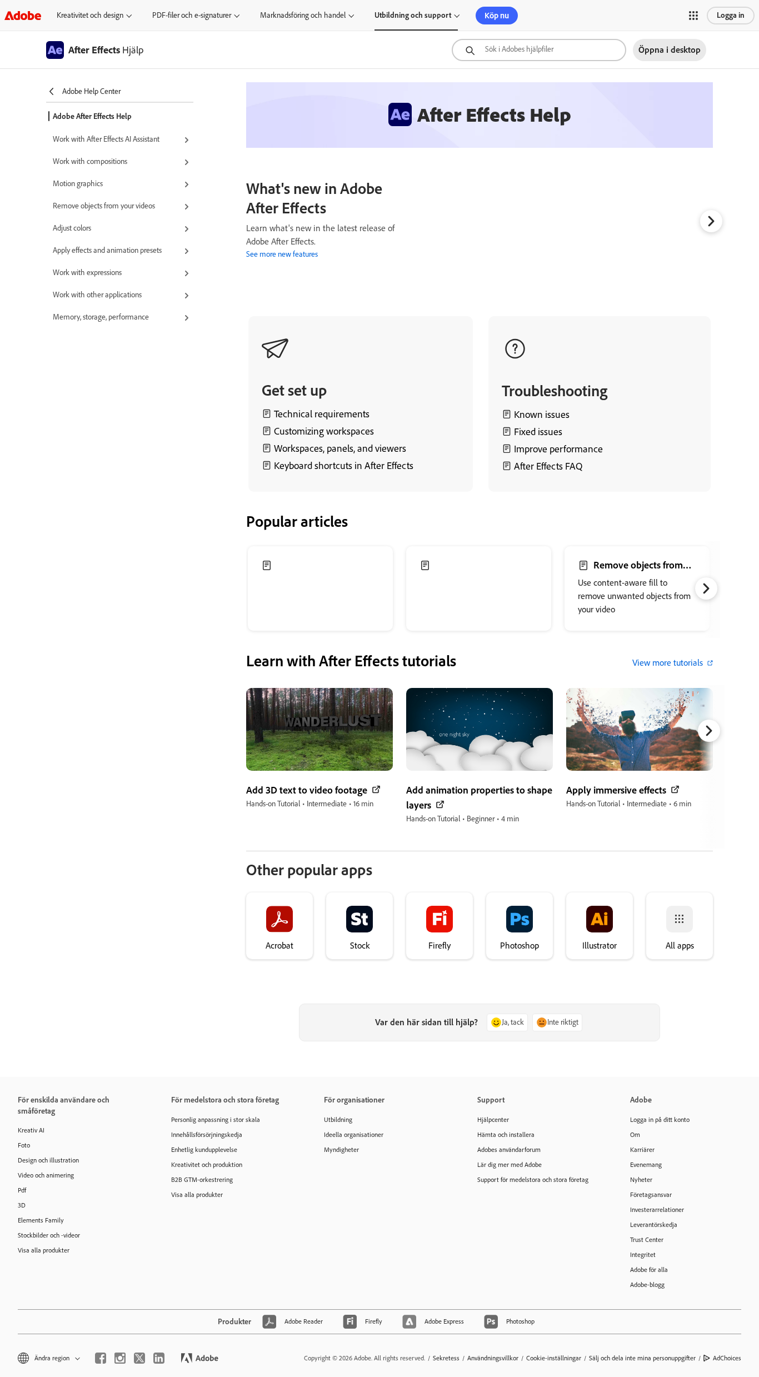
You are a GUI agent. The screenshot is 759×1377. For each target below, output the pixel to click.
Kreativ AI (31, 1130)
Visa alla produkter (43, 1250)
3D (22, 1205)
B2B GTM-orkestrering (202, 1180)
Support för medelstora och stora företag (532, 1180)
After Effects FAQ (548, 466)
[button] (693, 15)
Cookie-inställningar (553, 1358)
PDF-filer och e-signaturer (191, 15)
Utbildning (338, 1120)
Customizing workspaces (324, 431)
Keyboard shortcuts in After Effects (343, 466)
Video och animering (46, 1175)
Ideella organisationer (353, 1135)
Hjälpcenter (493, 1120)
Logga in (731, 15)
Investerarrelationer (657, 1210)
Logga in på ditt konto (660, 1120)
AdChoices (727, 1358)
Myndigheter (341, 1150)
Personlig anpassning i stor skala (215, 1120)
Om (635, 1135)
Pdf (22, 1190)
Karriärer (642, 1150)
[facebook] (100, 1358)
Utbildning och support (412, 15)
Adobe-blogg (647, 1285)
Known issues (542, 414)
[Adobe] (23, 15)
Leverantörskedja (653, 1225)
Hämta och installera (506, 1135)
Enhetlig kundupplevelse (204, 1150)
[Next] (711, 221)
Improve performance (558, 449)
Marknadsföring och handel (303, 15)
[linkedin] (158, 1358)
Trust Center (646, 1240)
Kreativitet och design (90, 15)
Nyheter (641, 1180)
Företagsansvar (651, 1195)
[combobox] (539, 50)
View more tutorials (667, 662)
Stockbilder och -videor (49, 1235)
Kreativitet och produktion (206, 1165)
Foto (24, 1145)
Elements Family (41, 1220)
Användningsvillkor (492, 1358)
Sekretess (446, 1358)
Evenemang (646, 1165)
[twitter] (139, 1358)
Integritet (643, 1255)
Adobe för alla (649, 1270)
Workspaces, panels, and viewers (340, 448)
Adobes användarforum (509, 1150)
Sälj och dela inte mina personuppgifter (642, 1358)
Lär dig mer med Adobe (509, 1165)
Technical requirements (321, 414)
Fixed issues (538, 432)
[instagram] (120, 1358)
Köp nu (497, 16)
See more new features (282, 254)
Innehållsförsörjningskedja (206, 1135)
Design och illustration (48, 1160)
